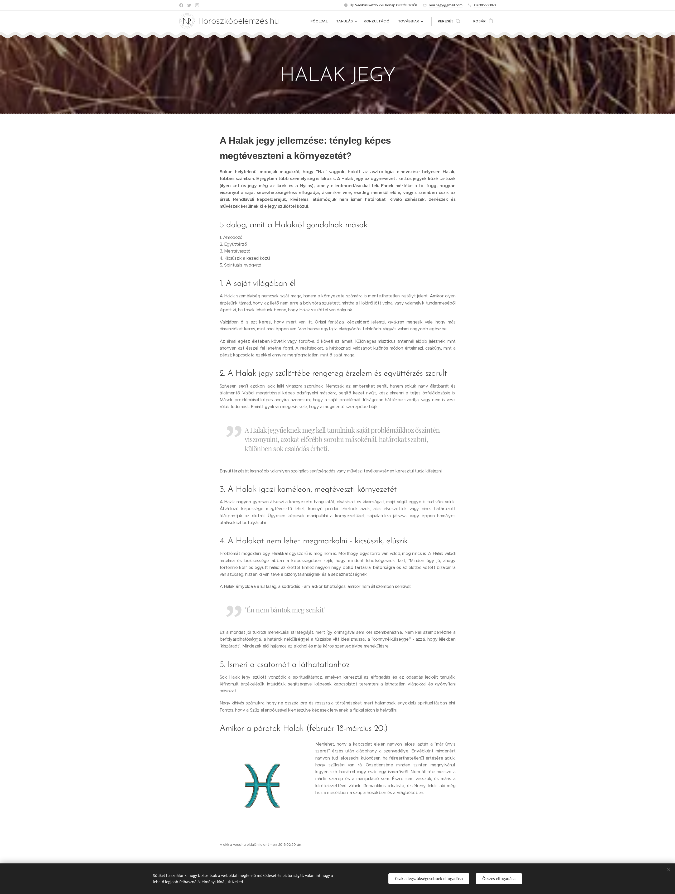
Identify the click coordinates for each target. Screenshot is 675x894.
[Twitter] (189, 5)
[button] (449, 21)
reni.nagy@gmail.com (445, 5)
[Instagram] (197, 5)
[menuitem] (320, 21)
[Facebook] (181, 5)
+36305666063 (485, 5)
